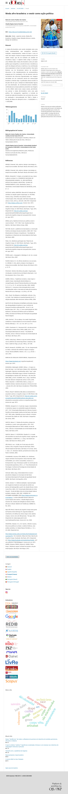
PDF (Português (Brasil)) (49, 53)
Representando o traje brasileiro (14, 755)
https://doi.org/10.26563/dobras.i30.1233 (20, 32)
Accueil (7, 8)
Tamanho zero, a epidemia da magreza (16, 751)
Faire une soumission (12, 557)
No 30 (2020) (20, 8)
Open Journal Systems (11, 768)
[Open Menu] (6, 2)
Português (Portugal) (13, 582)
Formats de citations (47, 85)
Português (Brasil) (12, 579)
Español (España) (12, 572)
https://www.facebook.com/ (13, 361)
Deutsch (9, 567)
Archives (13, 8)
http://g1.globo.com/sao (21, 211)
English (9, 569)
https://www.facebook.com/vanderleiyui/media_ (21, 540)
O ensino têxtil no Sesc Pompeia (14, 759)
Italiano (9, 577)
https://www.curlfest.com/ (15, 203)
